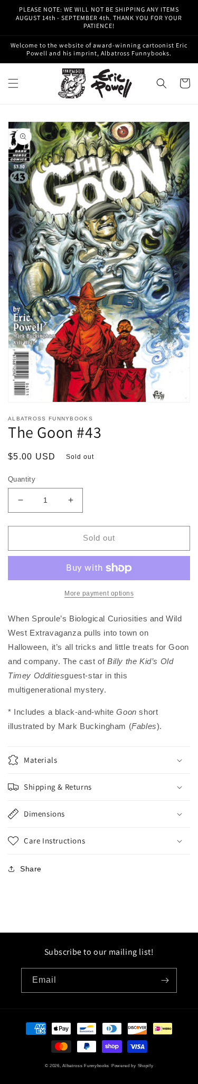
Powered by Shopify (132, 1065)
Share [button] (31, 869)
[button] (13, 83)
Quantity (21, 479)
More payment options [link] (99, 593)
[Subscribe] (164, 980)
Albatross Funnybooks (85, 1065)
